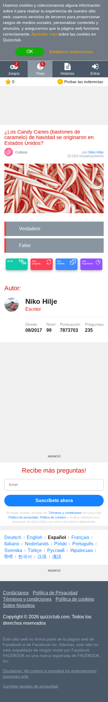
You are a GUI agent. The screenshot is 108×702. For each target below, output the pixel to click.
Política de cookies (53, 517)
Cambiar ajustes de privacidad (30, 686)
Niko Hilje (96, 152)
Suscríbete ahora (54, 500)
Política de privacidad (23, 517)
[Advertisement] (54, 401)
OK (29, 51)
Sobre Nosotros (19, 605)
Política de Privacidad (55, 592)
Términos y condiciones (65, 512)
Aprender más (44, 34)
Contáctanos (16, 592)
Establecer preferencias (71, 51)
